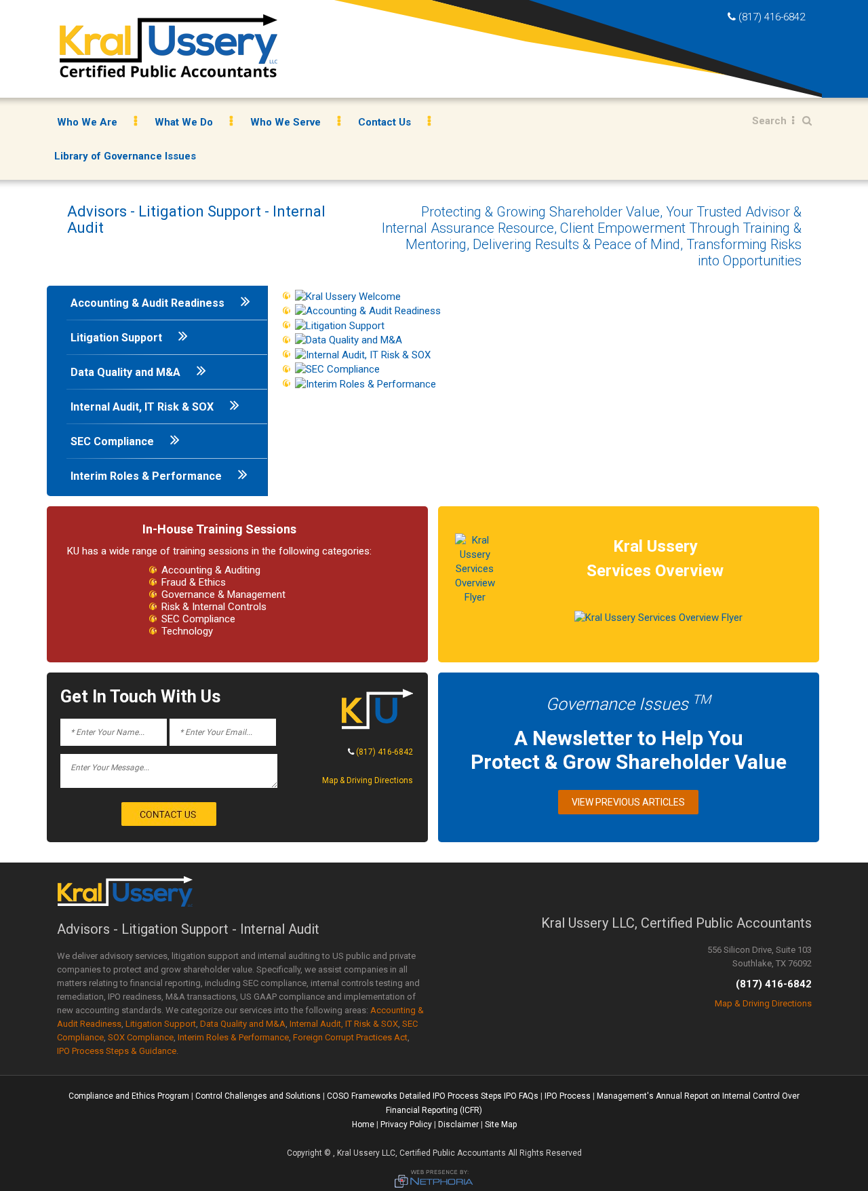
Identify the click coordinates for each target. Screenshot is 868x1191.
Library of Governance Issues (125, 156)
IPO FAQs (521, 1096)
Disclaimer (458, 1124)
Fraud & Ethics (193, 582)
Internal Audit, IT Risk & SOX (143, 406)
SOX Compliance (141, 1037)
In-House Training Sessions (219, 529)
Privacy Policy (406, 1124)
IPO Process (568, 1096)
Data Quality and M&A (127, 372)
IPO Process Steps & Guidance (116, 1051)
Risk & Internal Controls (214, 607)
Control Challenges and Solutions (258, 1096)
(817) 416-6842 (771, 17)
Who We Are (87, 122)
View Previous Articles (628, 802)
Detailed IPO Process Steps (450, 1096)
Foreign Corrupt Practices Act (350, 1037)
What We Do (184, 122)
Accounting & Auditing (210, 570)
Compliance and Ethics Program (128, 1096)
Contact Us (384, 122)
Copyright (304, 1153)
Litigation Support (118, 337)
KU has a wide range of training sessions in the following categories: (219, 551)
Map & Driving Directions (367, 780)
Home (363, 1124)
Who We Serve (285, 122)
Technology (187, 631)
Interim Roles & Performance (147, 476)
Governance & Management (223, 594)
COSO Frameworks (362, 1096)
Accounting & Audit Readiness (149, 303)
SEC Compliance (114, 441)
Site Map (501, 1124)
